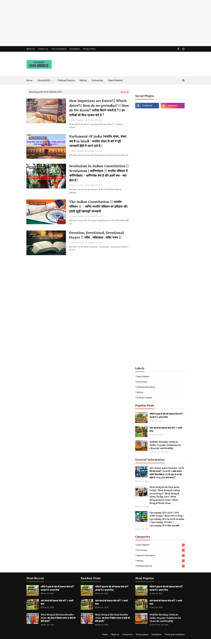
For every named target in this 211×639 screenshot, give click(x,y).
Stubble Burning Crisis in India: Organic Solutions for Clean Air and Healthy (165, 445)
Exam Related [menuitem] (115, 80)
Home (105, 634)
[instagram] (183, 49)
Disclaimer (75, 49)
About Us (30, 49)
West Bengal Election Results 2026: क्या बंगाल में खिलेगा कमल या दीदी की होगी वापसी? (58, 618)
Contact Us (127, 634)
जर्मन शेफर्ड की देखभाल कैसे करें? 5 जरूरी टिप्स (166, 429)
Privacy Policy (89, 49)
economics (141, 382)
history (139, 392)
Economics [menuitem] (97, 80)
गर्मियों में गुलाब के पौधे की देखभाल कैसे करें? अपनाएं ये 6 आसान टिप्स (166, 415)
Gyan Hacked (78, 120)
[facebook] (178, 49)
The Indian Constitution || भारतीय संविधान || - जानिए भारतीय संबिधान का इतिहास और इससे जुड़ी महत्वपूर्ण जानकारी (98, 206)
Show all (125, 92)
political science (144, 397)
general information (145, 387)
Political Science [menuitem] (66, 80)
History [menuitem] (83, 80)
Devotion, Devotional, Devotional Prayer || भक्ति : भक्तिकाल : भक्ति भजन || (96, 235)
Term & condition (59, 49)
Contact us (43, 49)
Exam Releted (142, 376)
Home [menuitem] (29, 80)
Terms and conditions (175, 634)
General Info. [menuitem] (44, 80)
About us (115, 634)
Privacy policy (142, 634)
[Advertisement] (99, 23)
